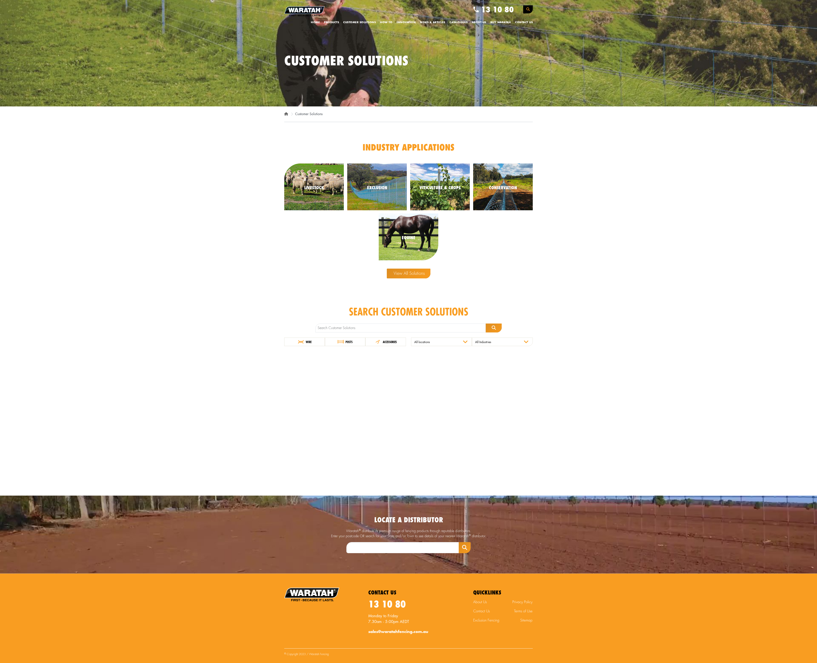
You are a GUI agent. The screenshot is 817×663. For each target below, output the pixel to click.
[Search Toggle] (528, 9)
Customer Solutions (359, 22)
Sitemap (526, 620)
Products (331, 22)
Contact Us (524, 22)
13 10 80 (496, 10)
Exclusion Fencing (486, 620)
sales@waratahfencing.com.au (398, 632)
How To (386, 22)
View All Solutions (409, 273)
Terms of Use (523, 611)
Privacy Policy (522, 602)
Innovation (406, 22)
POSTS (349, 342)
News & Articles (432, 22)
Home (315, 22)
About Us (479, 22)
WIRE (308, 342)
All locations (422, 342)
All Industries (483, 342)
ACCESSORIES (389, 342)
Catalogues (459, 22)
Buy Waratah (500, 22)
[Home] (286, 114)
